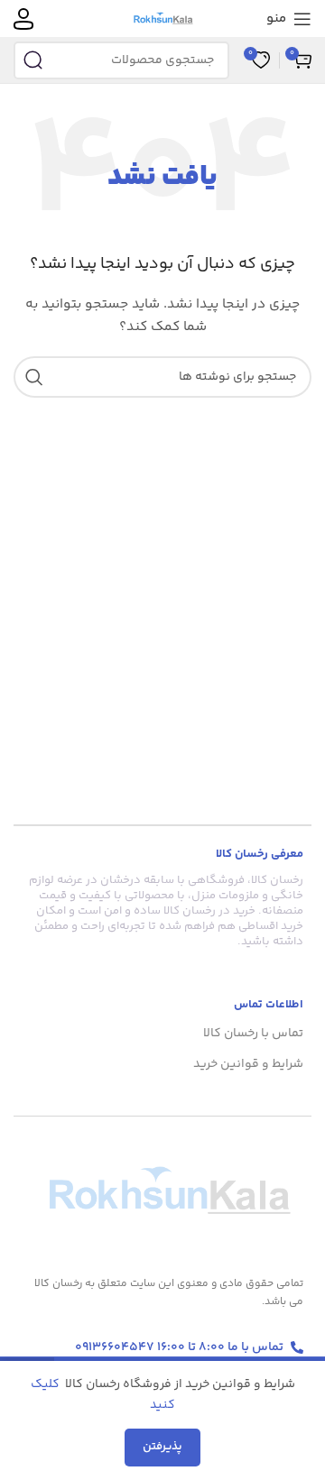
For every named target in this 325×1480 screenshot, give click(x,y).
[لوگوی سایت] (163, 19)
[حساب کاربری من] (23, 19)
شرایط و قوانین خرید (248, 1064)
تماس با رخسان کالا (253, 1033)
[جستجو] (32, 60)
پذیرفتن (162, 1447)
